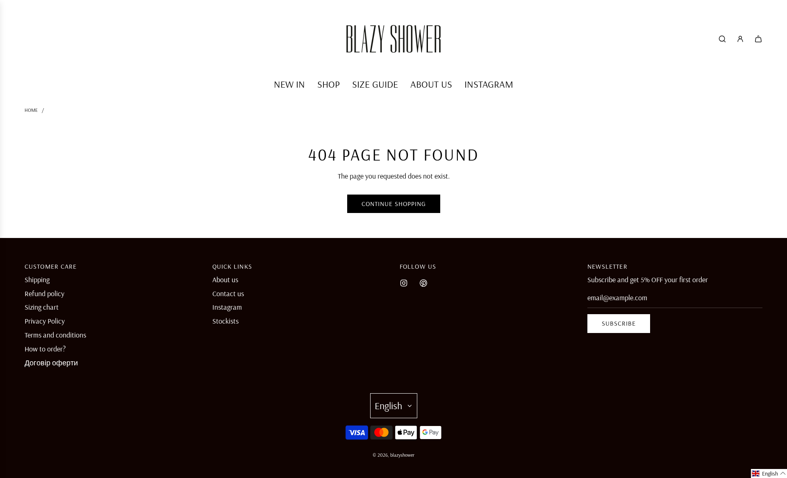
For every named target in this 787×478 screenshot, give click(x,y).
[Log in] (740, 39)
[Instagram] (404, 283)
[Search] (722, 39)
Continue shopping (394, 203)
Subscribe (619, 323)
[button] (769, 473)
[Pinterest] (423, 283)
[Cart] (758, 39)
